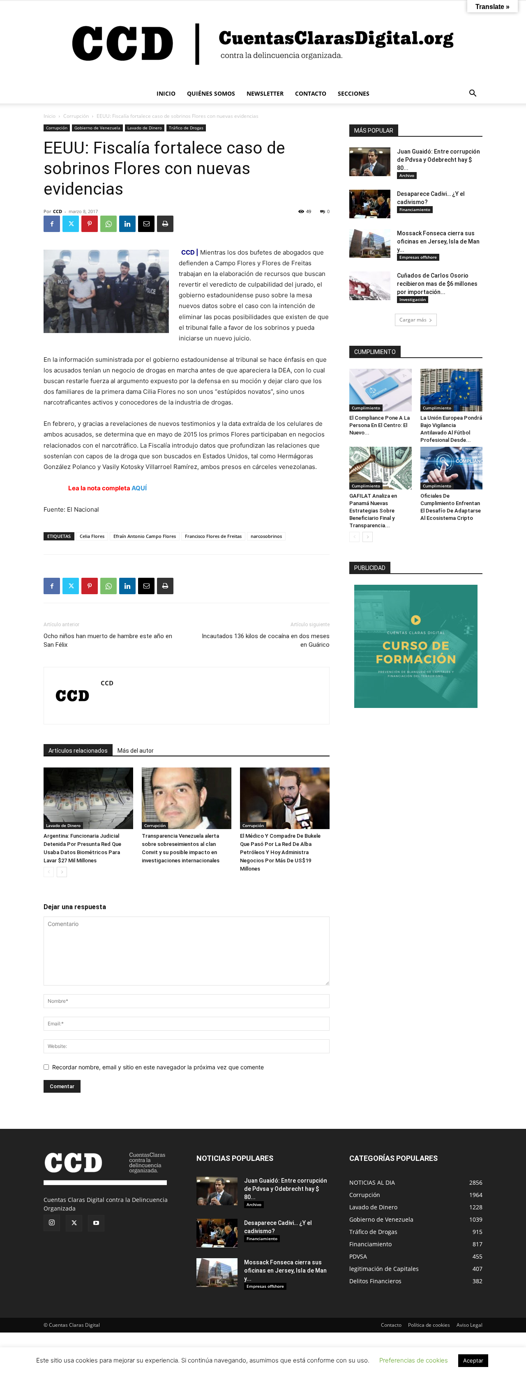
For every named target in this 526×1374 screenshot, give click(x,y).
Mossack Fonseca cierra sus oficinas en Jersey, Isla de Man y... (438, 241)
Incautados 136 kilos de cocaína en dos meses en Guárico (266, 640)
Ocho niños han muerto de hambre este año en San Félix (108, 640)
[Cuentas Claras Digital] (263, 42)
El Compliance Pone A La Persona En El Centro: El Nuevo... (379, 425)
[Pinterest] (89, 224)
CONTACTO (310, 93)
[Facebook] (52, 224)
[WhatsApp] (108, 224)
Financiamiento (414, 209)
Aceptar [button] (473, 1360)
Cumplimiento (366, 408)
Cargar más (413, 319)
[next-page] (62, 872)
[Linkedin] (127, 224)
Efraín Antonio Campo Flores (144, 536)
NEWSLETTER (265, 93)
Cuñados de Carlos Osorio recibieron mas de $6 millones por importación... (437, 283)
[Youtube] (96, 1223)
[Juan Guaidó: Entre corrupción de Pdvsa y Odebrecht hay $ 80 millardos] (369, 161)
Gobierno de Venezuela (97, 128)
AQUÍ (139, 488)
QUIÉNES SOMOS (211, 93)
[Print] (165, 224)
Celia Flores (92, 536)
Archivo (406, 175)
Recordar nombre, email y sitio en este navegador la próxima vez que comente (158, 1067)
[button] (472, 94)
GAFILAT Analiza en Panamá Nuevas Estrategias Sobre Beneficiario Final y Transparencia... (373, 510)
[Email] (146, 224)
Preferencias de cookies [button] (413, 1360)
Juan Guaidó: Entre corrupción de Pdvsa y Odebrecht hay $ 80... (438, 159)
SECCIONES (353, 93)
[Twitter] (70, 224)
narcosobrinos (266, 536)
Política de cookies (429, 1324)
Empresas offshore (418, 257)
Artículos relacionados (78, 750)
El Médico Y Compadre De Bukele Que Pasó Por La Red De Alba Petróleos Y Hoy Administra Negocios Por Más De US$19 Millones (280, 852)
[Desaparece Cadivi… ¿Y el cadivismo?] (369, 204)
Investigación (412, 299)
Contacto (391, 1324)
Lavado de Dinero (144, 128)
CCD (57, 211)
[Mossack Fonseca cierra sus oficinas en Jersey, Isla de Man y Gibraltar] (369, 243)
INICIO (166, 93)
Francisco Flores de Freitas (213, 536)
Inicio (49, 116)
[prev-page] (49, 872)
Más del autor (136, 750)
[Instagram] (52, 1223)
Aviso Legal (469, 1324)
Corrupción (76, 116)
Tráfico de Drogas (186, 128)
